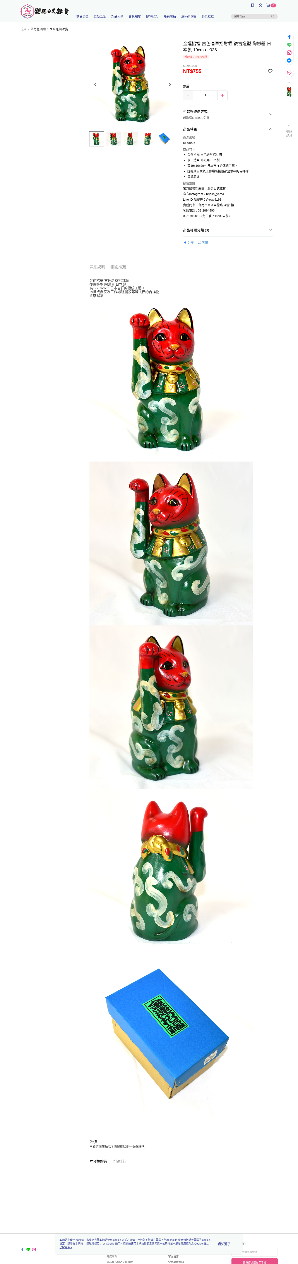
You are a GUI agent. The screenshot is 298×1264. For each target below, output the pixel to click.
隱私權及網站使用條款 (120, 1262)
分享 (191, 242)
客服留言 (173, 1256)
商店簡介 (112, 1256)
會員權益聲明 (176, 1262)
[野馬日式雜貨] (44, 11)
